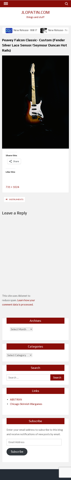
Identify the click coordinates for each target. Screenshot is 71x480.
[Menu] (5, 3)
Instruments (16, 199)
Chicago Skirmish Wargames (26, 403)
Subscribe (17, 451)
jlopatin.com (35, 12)
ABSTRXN (16, 399)
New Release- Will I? (21, 30)
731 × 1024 (12, 186)
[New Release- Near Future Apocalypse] (39, 30)
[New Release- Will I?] (5, 30)
